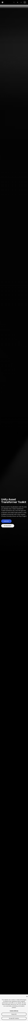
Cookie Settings (14, 1010)
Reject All (13, 1014)
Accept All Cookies (14, 1018)
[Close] (27, 996)
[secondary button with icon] (24, 2)
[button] (6, 521)
